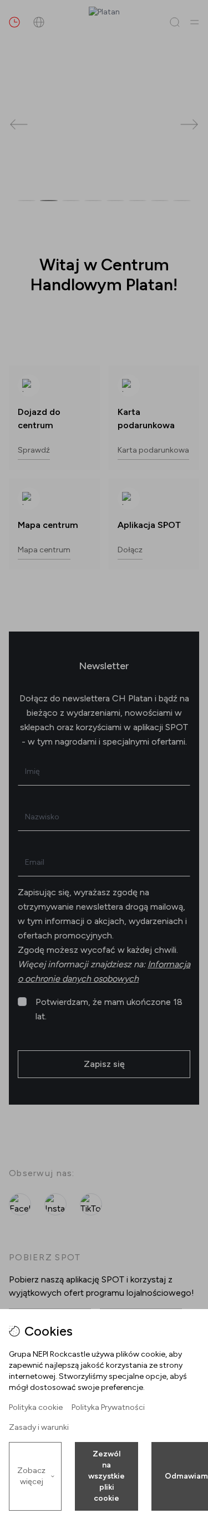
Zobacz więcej (31, 1476)
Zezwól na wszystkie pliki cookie (106, 1476)
